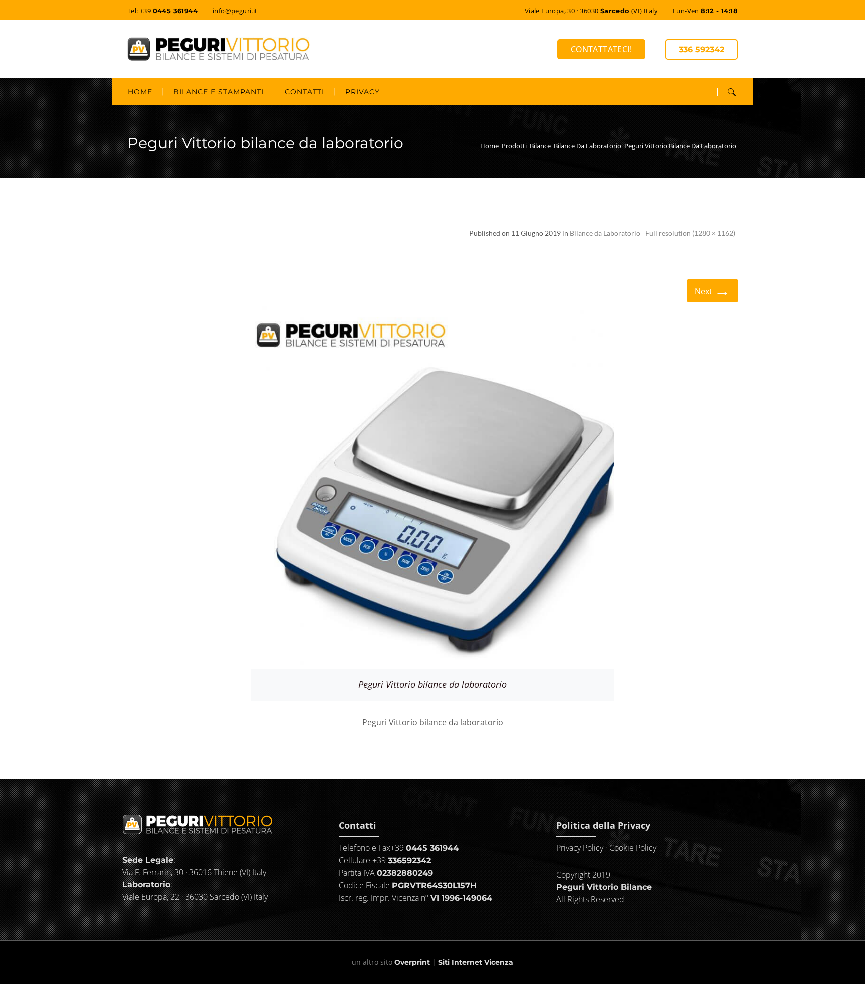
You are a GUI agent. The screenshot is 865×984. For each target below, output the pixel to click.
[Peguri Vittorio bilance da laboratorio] (432, 485)
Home (489, 145)
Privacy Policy (579, 847)
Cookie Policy (632, 847)
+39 (424, 847)
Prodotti (514, 145)
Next (712, 290)
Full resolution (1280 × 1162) (690, 233)
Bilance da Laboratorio (587, 145)
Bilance (540, 145)
